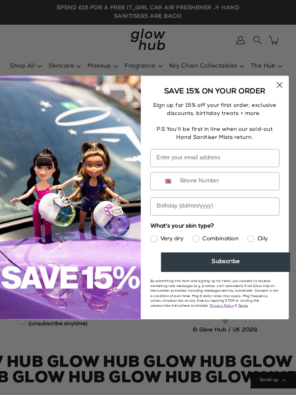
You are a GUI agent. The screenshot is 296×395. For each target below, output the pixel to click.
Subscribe (225, 262)
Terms (243, 305)
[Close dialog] (279, 85)
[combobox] (174, 181)
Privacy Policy (222, 305)
